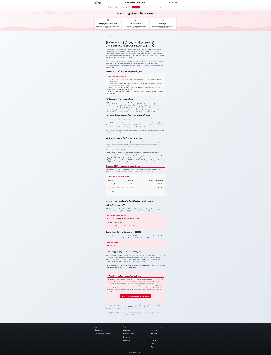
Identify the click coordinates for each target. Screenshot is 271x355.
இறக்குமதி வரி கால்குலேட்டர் (113, 7)
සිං (172, 2)
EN (170, 2)
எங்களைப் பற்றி (153, 7)
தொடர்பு (161, 7)
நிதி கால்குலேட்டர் (126, 7)
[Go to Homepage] (97, 2)
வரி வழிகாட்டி (136, 7)
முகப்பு (105, 36)
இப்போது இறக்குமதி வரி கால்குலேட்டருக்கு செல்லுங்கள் (135, 296)
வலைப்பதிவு (144, 7)
